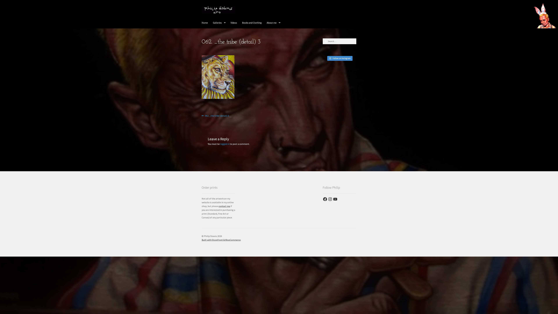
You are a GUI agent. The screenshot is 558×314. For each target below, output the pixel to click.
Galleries (217, 22)
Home (205, 22)
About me (272, 22)
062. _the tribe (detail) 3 (217, 116)
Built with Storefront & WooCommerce (221, 239)
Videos (234, 22)
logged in (224, 143)
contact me (224, 206)
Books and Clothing (252, 22)
